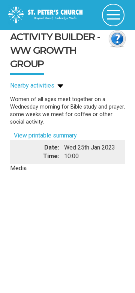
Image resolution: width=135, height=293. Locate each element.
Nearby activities (33, 85)
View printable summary (45, 135)
